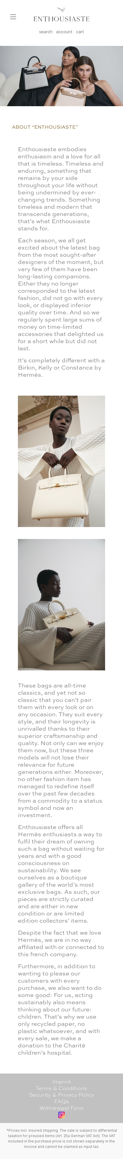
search (46, 31)
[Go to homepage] (61, 14)
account (64, 31)
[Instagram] (61, 1115)
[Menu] (13, 17)
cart (80, 31)
